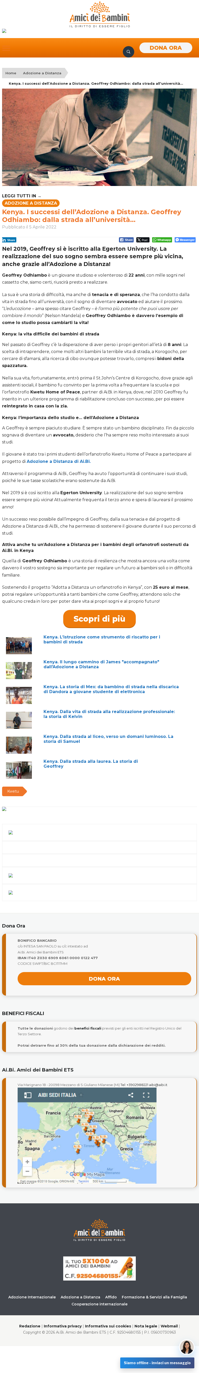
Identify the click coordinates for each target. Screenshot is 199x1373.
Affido (111, 1297)
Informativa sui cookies (108, 1326)
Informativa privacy (63, 1326)
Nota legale (145, 1326)
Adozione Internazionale (32, 1297)
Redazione (29, 1326)
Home (10, 73)
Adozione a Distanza (42, 73)
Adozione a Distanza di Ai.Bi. (59, 461)
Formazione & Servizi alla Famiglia (154, 1297)
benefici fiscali (87, 1028)
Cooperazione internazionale (99, 1304)
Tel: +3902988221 (134, 1085)
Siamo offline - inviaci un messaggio (157, 1363)
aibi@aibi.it (158, 1085)
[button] (6, 48)
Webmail (169, 1326)
